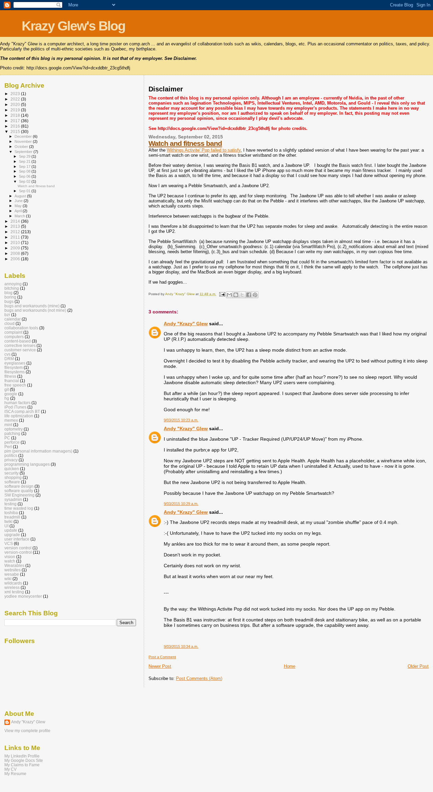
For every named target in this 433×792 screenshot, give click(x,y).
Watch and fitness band (185, 143)
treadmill (12, 517)
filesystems (14, 372)
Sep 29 (25, 156)
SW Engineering (19, 495)
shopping (13, 477)
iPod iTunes (15, 407)
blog (8, 292)
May (19, 206)
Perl (8, 446)
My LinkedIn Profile (22, 756)
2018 (15, 115)
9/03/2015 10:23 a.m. (181, 420)
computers (14, 336)
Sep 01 (25, 191)
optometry (13, 429)
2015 (15, 131)
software (12, 482)
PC (7, 438)
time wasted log (18, 508)
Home (289, 666)
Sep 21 (25, 161)
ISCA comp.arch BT (22, 411)
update (10, 530)
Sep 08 (25, 171)
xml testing (14, 592)
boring (10, 297)
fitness (10, 376)
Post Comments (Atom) (199, 678)
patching (12, 433)
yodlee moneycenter (23, 596)
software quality (18, 490)
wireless (12, 587)
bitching (11, 288)
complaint (13, 332)
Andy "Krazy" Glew (186, 323)
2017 (15, 120)
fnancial (11, 380)
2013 (15, 226)
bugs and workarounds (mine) (32, 306)
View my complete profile (27, 730)
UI (6, 526)
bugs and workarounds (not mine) (35, 310)
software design (18, 486)
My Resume (15, 773)
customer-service (20, 350)
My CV (10, 769)
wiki (8, 578)
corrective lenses (20, 345)
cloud (9, 323)
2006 (15, 259)
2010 (15, 242)
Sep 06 (25, 176)
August (21, 196)
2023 (15, 93)
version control (17, 548)
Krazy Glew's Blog (73, 26)
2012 (15, 231)
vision (9, 556)
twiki (8, 521)
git (6, 389)
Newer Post (160, 666)
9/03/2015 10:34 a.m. (181, 646)
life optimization (18, 416)
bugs (9, 301)
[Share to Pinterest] (255, 294)
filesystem (13, 367)
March (20, 216)
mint (8, 424)
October (22, 147)
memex (11, 420)
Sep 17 (25, 166)
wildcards (13, 583)
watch (9, 561)
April (19, 211)
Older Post (418, 666)
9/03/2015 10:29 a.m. (181, 504)
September (24, 152)
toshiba (11, 512)
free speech (15, 385)
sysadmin (13, 499)
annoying (13, 284)
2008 (15, 253)
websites (12, 570)
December (24, 136)
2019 (15, 110)
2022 (15, 99)
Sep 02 (25, 181)
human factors (17, 402)
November (24, 141)
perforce (12, 442)
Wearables (14, 565)
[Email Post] (221, 294)
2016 (15, 126)
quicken (11, 468)
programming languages (27, 464)
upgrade (12, 534)
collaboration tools (21, 328)
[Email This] (229, 294)
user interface (16, 539)
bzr (7, 314)
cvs (7, 354)
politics (10, 455)
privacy (11, 460)
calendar (12, 319)
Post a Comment (162, 657)
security (11, 473)
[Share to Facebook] (248, 294)
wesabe (11, 574)
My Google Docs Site (23, 760)
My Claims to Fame (22, 765)
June (19, 201)
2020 (15, 104)
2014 (15, 221)
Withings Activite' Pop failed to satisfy (204, 150)
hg (6, 398)
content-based (17, 341)
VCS (8, 543)
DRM (9, 358)
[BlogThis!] (235, 294)
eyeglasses (14, 363)
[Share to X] (242, 294)
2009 (15, 248)
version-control (18, 552)
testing (10, 504)
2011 (15, 237)
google (10, 394)
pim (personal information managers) (38, 451)
